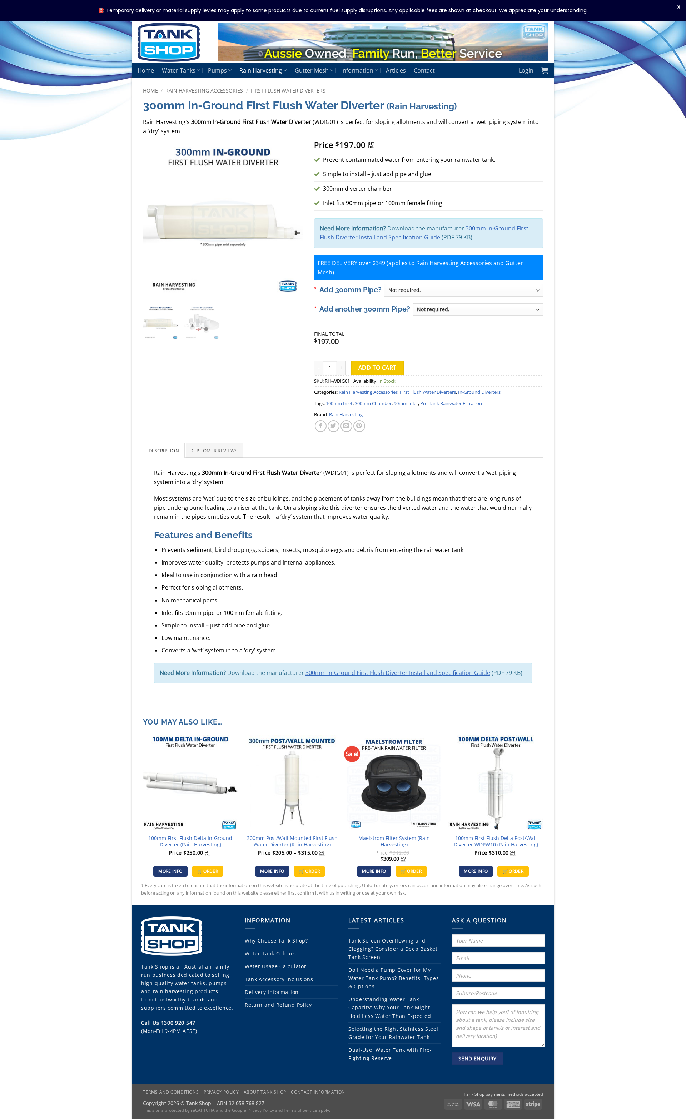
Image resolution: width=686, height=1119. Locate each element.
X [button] (679, 7)
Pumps (217, 70)
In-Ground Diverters (479, 392)
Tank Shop (154, 966)
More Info (170, 871)
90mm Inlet (406, 403)
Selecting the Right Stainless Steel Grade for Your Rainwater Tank (393, 1032)
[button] (526, 70)
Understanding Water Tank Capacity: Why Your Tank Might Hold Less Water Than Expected (389, 1007)
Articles (396, 70)
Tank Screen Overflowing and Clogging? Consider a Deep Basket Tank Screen (392, 948)
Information (357, 70)
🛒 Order (207, 871)
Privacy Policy (221, 1092)
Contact (424, 70)
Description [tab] (164, 450)
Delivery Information (272, 992)
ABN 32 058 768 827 (240, 1102)
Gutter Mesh (312, 70)
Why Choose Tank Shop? (276, 940)
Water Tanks (178, 70)
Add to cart (377, 368)
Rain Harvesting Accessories (204, 90)
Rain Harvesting (260, 70)
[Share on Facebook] (321, 426)
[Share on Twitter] (333, 426)
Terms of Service (300, 1110)
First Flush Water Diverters (288, 90)
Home (146, 70)
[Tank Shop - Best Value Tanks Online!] (172, 42)
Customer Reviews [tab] (214, 450)
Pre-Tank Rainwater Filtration (451, 403)
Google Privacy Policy (253, 1110)
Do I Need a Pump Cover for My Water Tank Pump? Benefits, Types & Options (393, 978)
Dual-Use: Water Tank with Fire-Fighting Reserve (390, 1053)
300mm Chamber (373, 403)
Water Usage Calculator (275, 966)
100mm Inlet (339, 403)
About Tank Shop (265, 1092)
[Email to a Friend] (346, 426)
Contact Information (318, 1092)
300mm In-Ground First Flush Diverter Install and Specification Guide (397, 673)
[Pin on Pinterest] (359, 426)
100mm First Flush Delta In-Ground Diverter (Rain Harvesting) (190, 841)
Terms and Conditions (171, 1092)
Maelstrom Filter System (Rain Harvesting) (394, 841)
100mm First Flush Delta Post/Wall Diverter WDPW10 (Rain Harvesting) (496, 841)
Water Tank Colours (270, 953)
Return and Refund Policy (278, 1004)
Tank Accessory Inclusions (279, 979)
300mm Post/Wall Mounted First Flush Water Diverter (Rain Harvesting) (292, 841)
